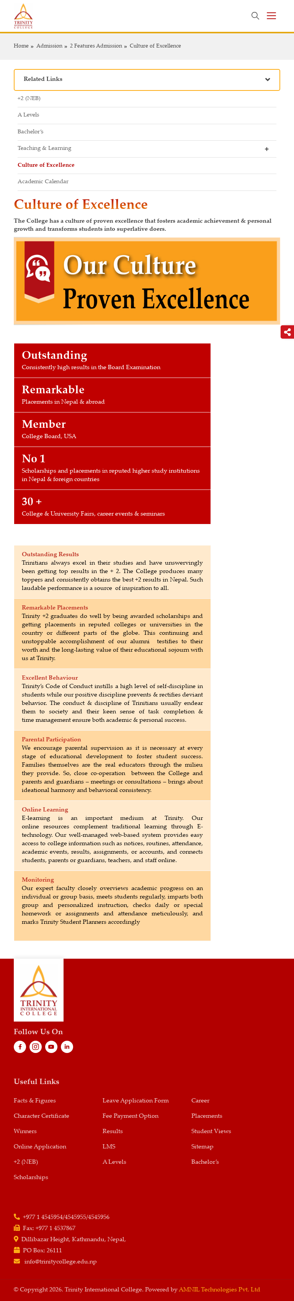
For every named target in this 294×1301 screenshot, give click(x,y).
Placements (206, 1116)
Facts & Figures (35, 1101)
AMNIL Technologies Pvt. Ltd (219, 1290)
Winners (25, 1132)
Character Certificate (41, 1116)
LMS (109, 1147)
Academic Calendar (43, 182)
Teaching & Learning (44, 148)
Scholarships (31, 1178)
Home (21, 46)
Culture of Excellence (155, 46)
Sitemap (202, 1147)
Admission (49, 46)
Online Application (40, 1147)
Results (113, 1132)
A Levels (28, 115)
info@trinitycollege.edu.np (60, 1262)
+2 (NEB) (29, 99)
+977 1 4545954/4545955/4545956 (66, 1217)
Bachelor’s (30, 132)
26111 (54, 1251)
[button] (147, 80)
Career (200, 1101)
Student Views (211, 1132)
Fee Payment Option (130, 1116)
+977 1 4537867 (55, 1228)
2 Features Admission (96, 46)
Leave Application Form (136, 1101)
